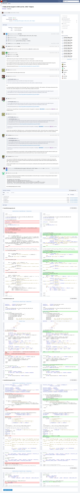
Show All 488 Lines (22, 383)
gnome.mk (6, 197)
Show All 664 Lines (22, 211)
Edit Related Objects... (66, 22)
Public (10, 8)
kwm (65, 64)
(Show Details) (25, 39)
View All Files (69, 59)
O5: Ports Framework (74, 197)
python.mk (6, 200)
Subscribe (64, 23)
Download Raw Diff (66, 19)
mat (9, 12)
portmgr (65, 76)
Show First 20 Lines (15, 211)
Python (65, 78)
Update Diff (65, 17)
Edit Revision (65, 15)
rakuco (65, 66)
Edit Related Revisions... (67, 20)
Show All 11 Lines (22, 321)
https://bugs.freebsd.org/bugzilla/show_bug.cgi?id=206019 (29, 66)
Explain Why (47, 168)
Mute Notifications (66, 25)
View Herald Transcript (25, 43)
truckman (66, 70)
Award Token (65, 28)
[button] (60, 1)
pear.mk (6, 199)
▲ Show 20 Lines (16, 451)
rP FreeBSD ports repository (18, 27)
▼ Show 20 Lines (29, 211)
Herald (9, 43)
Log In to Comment (8, 489)
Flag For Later (65, 26)
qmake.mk (6, 202)
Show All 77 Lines (22, 301)
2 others (28, 40)
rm (64, 68)
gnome (65, 72)
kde (64, 74)
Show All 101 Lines (22, 471)
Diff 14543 (20, 33)
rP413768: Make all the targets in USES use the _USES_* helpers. (24, 20)
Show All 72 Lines (22, 451)
